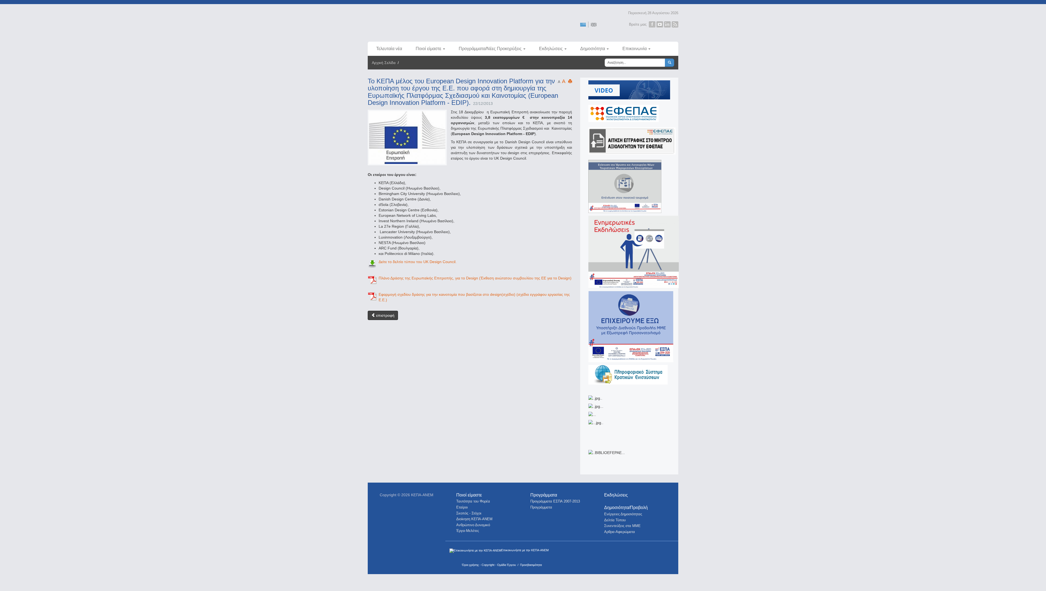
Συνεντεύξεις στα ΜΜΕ (622, 526)
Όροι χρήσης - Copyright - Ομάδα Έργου (489, 564)
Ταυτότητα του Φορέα (473, 501)
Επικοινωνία (634, 48)
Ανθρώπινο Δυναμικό (473, 525)
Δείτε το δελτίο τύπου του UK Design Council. (418, 262)
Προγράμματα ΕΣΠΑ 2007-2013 (555, 501)
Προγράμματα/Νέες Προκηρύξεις (490, 48)
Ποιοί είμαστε (428, 48)
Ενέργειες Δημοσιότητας (623, 514)
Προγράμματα (543, 495)
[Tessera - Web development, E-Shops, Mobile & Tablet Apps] (646, 553)
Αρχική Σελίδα (384, 62)
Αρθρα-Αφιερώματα (619, 532)
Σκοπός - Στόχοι (468, 513)
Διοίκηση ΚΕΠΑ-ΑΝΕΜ (474, 519)
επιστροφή (384, 315)
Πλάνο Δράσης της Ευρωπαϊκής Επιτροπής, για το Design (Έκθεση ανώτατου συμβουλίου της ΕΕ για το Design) (475, 278)
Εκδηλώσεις (551, 48)
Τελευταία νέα (389, 48)
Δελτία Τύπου (615, 520)
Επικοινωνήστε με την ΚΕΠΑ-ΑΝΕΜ (525, 550)
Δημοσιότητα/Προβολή (626, 507)
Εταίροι (462, 507)
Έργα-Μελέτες (467, 531)
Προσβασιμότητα (531, 564)
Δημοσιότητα (592, 48)
